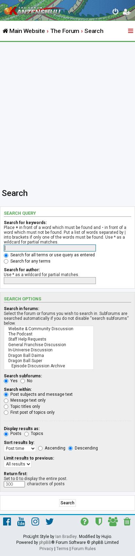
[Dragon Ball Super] (48, 360)
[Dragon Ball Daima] (48, 355)
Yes (13, 380)
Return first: (15, 473)
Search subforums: (23, 376)
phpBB (45, 542)
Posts (15, 433)
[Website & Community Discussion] (48, 329)
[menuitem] (115, 13)
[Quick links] (131, 31)
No (29, 380)
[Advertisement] (67, 113)
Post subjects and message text (41, 394)
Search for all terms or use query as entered (52, 255)
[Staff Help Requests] (48, 339)
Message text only (27, 400)
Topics (36, 433)
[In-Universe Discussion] (48, 350)
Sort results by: (19, 442)
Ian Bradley (66, 536)
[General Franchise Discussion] (48, 345)
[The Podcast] (48, 334)
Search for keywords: (25, 222)
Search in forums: (21, 308)
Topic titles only (24, 406)
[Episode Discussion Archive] (48, 366)
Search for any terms (30, 261)
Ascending (54, 448)
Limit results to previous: (29, 458)
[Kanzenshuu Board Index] (34, 9)
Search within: (18, 389)
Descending (86, 448)
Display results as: (21, 428)
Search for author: (22, 269)
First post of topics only (32, 412)
